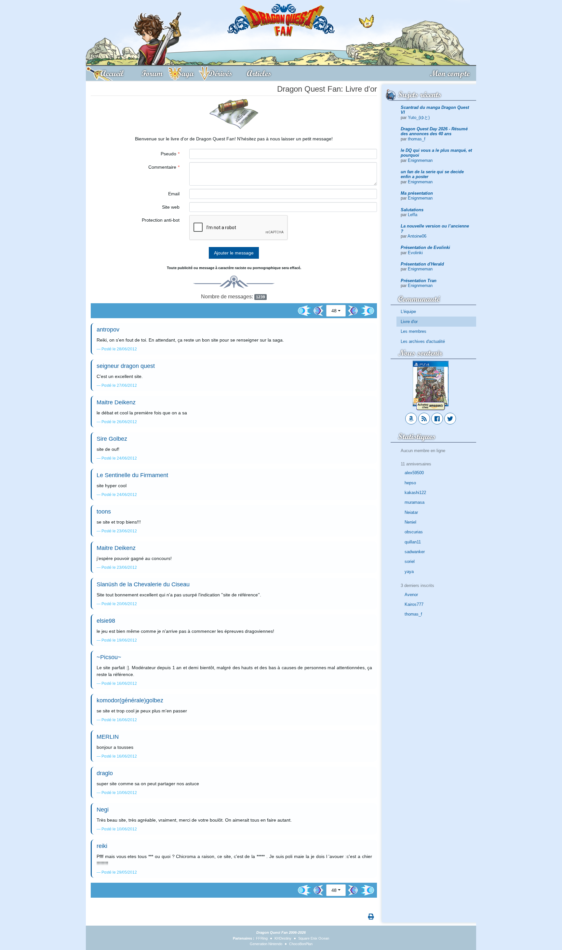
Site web (171, 207)
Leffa (412, 214)
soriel (410, 561)
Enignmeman (420, 160)
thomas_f (416, 139)
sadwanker (415, 551)
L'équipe (408, 311)
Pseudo (168, 153)
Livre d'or (409, 321)
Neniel (410, 522)
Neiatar (411, 512)
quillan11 (413, 542)
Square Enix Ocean (313, 938)
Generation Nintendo (266, 944)
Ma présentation (417, 193)
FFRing (262, 938)
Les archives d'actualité (423, 341)
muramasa (414, 502)
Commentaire (162, 167)
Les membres (413, 331)
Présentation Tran (418, 280)
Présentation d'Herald (422, 264)
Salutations (412, 209)
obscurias (414, 531)
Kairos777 (414, 604)
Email (174, 193)
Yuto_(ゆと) (419, 117)
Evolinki (415, 252)
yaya (409, 571)
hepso (410, 482)
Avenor (411, 594)
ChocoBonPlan (301, 944)
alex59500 (414, 472)
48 (334, 310)
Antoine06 (417, 236)
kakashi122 (415, 492)
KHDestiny (282, 938)
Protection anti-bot (161, 220)
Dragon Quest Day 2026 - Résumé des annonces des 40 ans (434, 131)
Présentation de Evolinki (425, 247)
